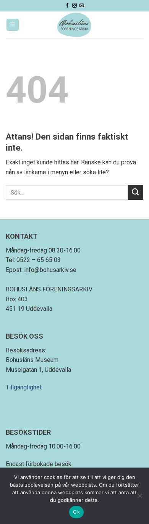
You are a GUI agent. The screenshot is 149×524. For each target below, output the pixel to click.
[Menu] (12, 25)
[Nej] (139, 498)
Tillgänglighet (24, 387)
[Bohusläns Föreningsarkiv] (74, 24)
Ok (76, 512)
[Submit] (135, 192)
